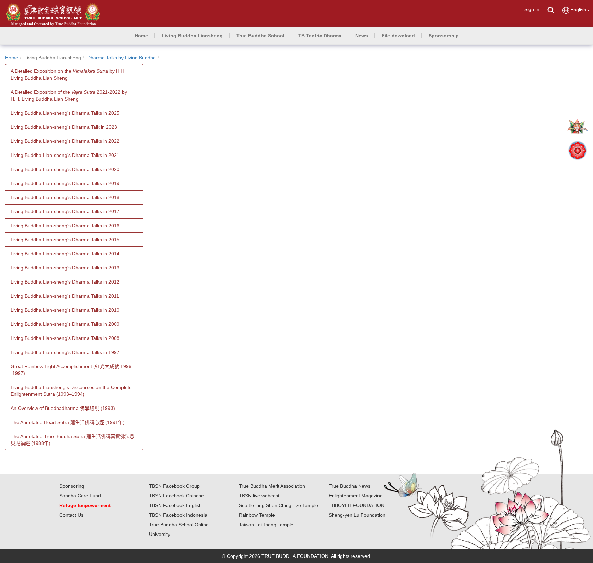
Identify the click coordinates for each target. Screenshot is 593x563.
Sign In (531, 9)
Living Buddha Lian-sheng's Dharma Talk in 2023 (64, 127)
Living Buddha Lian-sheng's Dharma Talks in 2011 (65, 296)
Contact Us (71, 515)
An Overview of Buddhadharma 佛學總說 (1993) (63, 408)
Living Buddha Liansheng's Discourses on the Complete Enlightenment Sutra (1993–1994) (71, 390)
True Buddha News (349, 486)
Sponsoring (71, 486)
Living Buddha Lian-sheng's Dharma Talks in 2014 (65, 253)
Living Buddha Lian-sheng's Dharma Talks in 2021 (65, 155)
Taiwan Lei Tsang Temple (266, 524)
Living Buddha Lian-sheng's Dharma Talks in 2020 (65, 169)
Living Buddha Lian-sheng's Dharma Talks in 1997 (65, 352)
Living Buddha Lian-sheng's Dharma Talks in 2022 (65, 141)
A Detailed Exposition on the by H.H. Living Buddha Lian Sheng (68, 74)
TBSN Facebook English (175, 505)
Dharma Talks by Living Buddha (121, 57)
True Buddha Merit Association (272, 486)
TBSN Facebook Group (174, 486)
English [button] (578, 9)
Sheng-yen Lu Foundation (357, 515)
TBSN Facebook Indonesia (178, 515)
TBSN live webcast (259, 495)
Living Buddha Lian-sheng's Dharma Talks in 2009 (65, 324)
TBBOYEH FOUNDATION (356, 505)
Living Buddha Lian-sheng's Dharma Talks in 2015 (65, 239)
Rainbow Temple (257, 515)
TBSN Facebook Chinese (176, 495)
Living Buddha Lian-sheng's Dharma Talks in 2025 (65, 113)
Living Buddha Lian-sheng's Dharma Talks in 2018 (65, 197)
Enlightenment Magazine (356, 495)
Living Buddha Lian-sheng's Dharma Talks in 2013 (65, 268)
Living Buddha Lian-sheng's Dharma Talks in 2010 (65, 310)
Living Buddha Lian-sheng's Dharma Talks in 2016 (65, 225)
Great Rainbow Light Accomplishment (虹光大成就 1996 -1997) (71, 370)
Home (11, 57)
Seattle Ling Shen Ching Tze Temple (278, 505)
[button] (192, 35)
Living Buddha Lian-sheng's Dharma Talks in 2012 (65, 282)
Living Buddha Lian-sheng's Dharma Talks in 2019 (65, 183)
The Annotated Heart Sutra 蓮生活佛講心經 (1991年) (68, 422)
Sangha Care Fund (80, 495)
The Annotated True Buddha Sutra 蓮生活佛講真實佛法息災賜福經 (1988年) (73, 440)
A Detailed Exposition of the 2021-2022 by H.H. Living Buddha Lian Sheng (69, 95)
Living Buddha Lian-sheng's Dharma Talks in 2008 (65, 338)
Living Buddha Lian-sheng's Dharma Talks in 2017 (65, 211)
